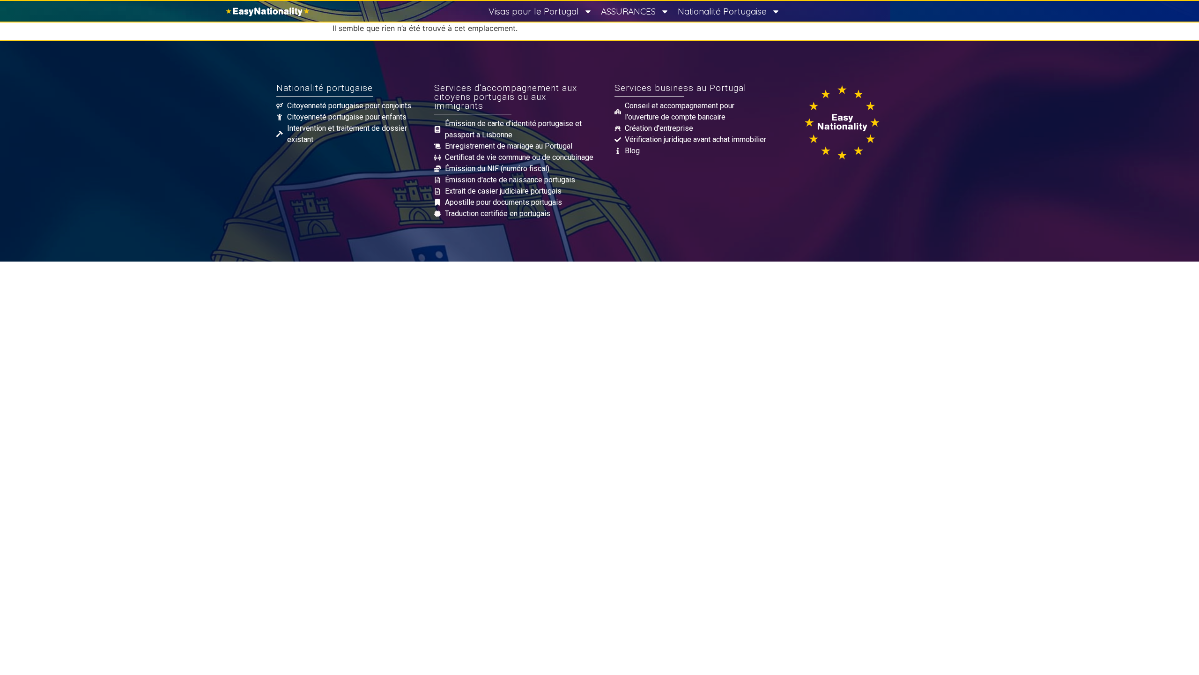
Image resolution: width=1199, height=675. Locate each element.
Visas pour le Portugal (533, 11)
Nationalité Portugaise (722, 11)
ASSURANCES (628, 11)
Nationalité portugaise (324, 87)
